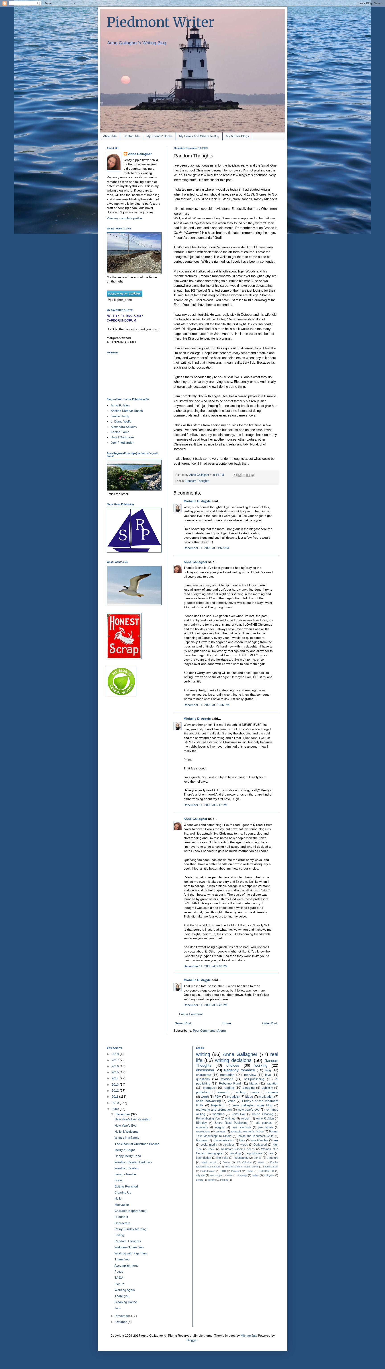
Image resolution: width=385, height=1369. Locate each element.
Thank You (122, 1259)
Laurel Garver (270, 1166)
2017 (116, 1060)
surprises (229, 1144)
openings (242, 1175)
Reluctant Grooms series (238, 1149)
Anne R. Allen (120, 405)
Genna (226, 1162)
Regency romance (239, 1070)
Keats (261, 1162)
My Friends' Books (159, 136)
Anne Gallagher (195, 562)
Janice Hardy (120, 416)
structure (272, 1157)
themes (224, 1179)
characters (203, 1074)
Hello (118, 1198)
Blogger (192, 1340)
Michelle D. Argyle (197, 501)
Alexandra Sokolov (124, 427)
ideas (249, 1096)
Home (226, 1023)
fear (271, 1153)
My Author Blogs (237, 136)
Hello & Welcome (127, 1131)
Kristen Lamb (120, 432)
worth (205, 1096)
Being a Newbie (126, 1174)
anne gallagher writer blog (252, 1105)
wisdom (245, 1118)
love (268, 1074)
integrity (220, 1127)
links (242, 1140)
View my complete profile (124, 218)
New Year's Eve (126, 1125)
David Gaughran (122, 437)
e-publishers (254, 1153)
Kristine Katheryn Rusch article (241, 1166)
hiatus (253, 1083)
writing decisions (233, 1060)
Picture (119, 1284)
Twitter (249, 1171)
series (258, 1157)
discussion (205, 1070)
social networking (208, 1101)
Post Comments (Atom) (209, 1030)
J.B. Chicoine (244, 1162)
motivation (266, 1096)
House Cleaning (262, 1114)
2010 (116, 1103)
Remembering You (208, 1118)
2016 (116, 1066)
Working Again (125, 1290)
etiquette (200, 1175)
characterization (223, 1140)
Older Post (269, 1023)
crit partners (264, 1122)
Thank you (122, 1296)
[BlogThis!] (239, 475)
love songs (216, 1175)
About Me (110, 136)
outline (255, 1175)
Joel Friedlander (122, 442)
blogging (249, 1087)
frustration (227, 1074)
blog (268, 1070)
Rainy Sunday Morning (131, 1229)
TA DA (119, 1277)
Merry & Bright (125, 1150)
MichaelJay (248, 1335)
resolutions (203, 1131)
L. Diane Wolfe (121, 421)
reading (228, 1087)
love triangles (259, 1140)
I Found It (121, 1216)
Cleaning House (126, 1302)
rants (255, 1092)
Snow (118, 1180)
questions (203, 1079)
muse (230, 1175)
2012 (116, 1090)
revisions (227, 1079)
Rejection (217, 1105)
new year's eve (249, 1109)
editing (240, 1092)
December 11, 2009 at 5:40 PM (205, 966)
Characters (122, 1223)
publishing (203, 1092)
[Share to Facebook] (248, 475)
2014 (116, 1078)
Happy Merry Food (128, 1156)
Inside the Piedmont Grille (255, 1136)
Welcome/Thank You (129, 1247)
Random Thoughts (197, 480)
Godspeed (260, 1144)
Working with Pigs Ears (131, 1253)
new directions (241, 1127)
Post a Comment (191, 1014)
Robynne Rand (230, 1083)
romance (272, 1092)
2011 (115, 1096)
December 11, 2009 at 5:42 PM (205, 1005)
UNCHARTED (266, 1171)
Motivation (122, 1204)
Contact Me (131, 136)
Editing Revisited (126, 1186)
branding (235, 1153)
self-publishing (254, 1079)
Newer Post (183, 1023)
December (123, 1114)
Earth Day (238, 1114)
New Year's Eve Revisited (132, 1119)
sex (276, 1140)
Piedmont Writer (160, 22)
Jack (118, 1308)
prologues (269, 1175)
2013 (116, 1084)
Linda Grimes (207, 1171)
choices (232, 1065)
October (121, 1322)
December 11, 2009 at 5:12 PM (205, 805)
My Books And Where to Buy (199, 136)
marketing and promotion (214, 1109)
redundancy (240, 1157)
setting (199, 1179)
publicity (267, 1087)
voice (231, 1101)
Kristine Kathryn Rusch (127, 410)
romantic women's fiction (247, 1131)
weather (218, 1114)
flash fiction (203, 1157)
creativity (233, 1096)
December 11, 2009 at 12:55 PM (206, 705)
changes (209, 1087)
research (223, 1092)
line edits (222, 1157)
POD (223, 1171)
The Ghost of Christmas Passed (137, 1144)
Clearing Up (123, 1192)
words (244, 1144)
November (123, 1315)
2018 (116, 1054)
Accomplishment (126, 1265)
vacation (272, 1083)
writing (203, 1054)
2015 (116, 1072)
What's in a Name (127, 1137)
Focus (119, 1271)
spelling (212, 1179)
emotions (202, 1127)
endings (230, 1118)
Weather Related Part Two (133, 1162)
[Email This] (235, 475)
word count (208, 1162)
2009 (116, 1109)
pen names (265, 1127)
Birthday (201, 1122)
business (202, 1140)
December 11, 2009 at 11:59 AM (206, 548)
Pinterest (236, 1171)
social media (209, 1144)
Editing (119, 1235)
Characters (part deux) (131, 1210)
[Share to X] (244, 475)
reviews (220, 1131)
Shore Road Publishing (231, 1122)
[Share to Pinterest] (252, 475)
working (260, 1065)
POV (218, 1096)
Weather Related (126, 1168)
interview (250, 1074)
